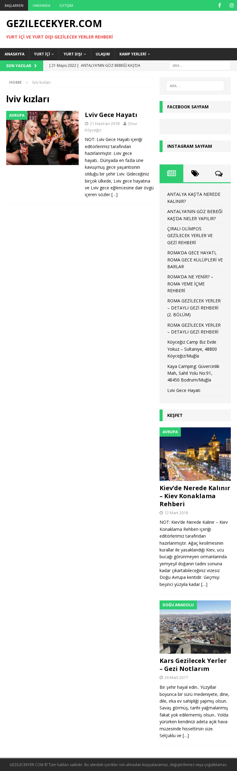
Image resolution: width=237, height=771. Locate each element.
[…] (114, 194)
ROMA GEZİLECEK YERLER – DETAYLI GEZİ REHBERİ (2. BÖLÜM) (194, 307)
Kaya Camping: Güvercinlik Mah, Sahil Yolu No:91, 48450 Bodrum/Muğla (193, 373)
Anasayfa (14, 54)
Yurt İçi (42, 54)
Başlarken (14, 5)
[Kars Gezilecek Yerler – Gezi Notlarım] (195, 627)
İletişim (66, 5)
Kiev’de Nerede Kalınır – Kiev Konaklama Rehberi (195, 496)
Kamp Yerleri (132, 54)
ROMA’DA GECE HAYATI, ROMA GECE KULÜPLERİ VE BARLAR (195, 259)
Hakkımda (41, 5)
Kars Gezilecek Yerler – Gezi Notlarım (193, 664)
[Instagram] (231, 5)
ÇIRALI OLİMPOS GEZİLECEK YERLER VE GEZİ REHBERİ (190, 235)
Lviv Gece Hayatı (111, 115)
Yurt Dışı (73, 54)
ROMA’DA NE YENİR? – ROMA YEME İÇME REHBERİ (190, 283)
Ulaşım (103, 54)
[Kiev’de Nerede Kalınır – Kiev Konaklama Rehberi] (195, 454)
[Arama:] (200, 65)
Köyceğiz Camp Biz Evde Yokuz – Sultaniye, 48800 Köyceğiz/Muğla (192, 349)
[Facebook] (219, 5)
